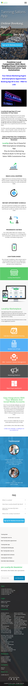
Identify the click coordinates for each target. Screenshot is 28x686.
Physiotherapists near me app (7, 641)
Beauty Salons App (5, 618)
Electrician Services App (6, 630)
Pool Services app (4, 645)
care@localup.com (5, 674)
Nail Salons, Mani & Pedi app (7, 635)
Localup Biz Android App (6, 593)
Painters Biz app (4, 639)
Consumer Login (4, 606)
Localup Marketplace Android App (8, 590)
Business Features (5, 658)
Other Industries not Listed (6, 651)
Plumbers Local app (5, 643)
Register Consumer (5, 605)
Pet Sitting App (4, 640)
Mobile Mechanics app (18, 628)
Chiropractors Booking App (6, 622)
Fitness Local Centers (18, 613)
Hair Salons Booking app (19, 617)
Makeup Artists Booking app (20, 627)
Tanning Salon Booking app (7, 648)
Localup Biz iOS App (5, 594)
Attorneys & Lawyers (5, 615)
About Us (3, 667)
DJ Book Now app (5, 628)
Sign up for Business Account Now (14, 520)
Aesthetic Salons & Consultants (5, 613)
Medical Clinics (17, 630)
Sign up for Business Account (12, 45)
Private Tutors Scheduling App (7, 644)
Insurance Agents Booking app (20, 620)
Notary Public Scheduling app (7, 636)
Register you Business (5, 601)
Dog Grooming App (5, 626)
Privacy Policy (11, 684)
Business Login (4, 602)
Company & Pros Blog (5, 660)
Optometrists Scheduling (6, 637)
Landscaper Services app (19, 622)
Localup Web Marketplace (6, 589)
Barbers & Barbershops (6, 617)
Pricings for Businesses (6, 659)
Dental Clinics (4, 627)
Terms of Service (19, 684)
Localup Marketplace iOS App (7, 591)
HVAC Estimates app (18, 619)
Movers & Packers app (19, 634)
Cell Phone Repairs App (6, 620)
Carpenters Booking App (6, 619)
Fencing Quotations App (6, 632)
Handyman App (17, 618)
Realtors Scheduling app (6, 647)
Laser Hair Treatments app (19, 623)
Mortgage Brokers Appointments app (18, 632)
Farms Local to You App (6, 631)
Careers (2, 669)
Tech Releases (4, 662)
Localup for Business (5, 656)
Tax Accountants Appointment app (8, 649)
